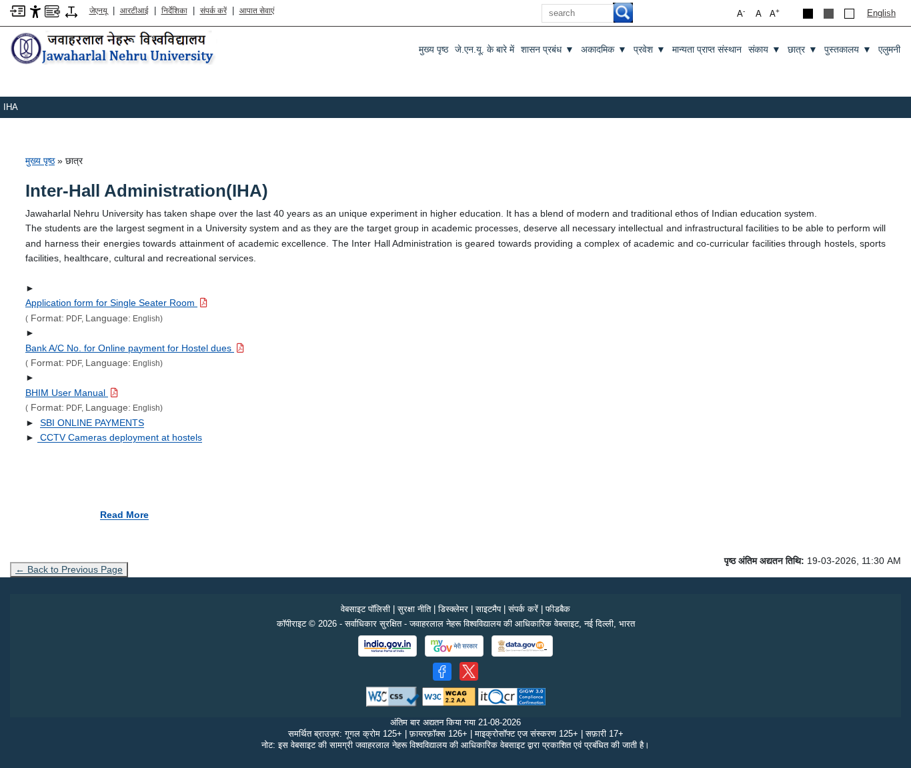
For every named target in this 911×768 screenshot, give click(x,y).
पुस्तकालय (848, 49)
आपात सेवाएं (256, 10)
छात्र (803, 49)
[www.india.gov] (387, 646)
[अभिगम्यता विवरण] (35, 11)
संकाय (764, 49)
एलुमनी (889, 49)
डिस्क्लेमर (453, 609)
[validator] (392, 696)
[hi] (113, 49)
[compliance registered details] (512, 696)
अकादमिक (604, 49)
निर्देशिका (174, 10)
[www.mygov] (454, 646)
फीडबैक (558, 609)
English (881, 13)
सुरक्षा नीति (414, 609)
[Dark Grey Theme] (829, 14)
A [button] (775, 13)
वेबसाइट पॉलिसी (365, 609)
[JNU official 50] (469, 671)
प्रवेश (650, 49)
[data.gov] (522, 646)
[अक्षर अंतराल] (71, 11)
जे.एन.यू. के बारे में (484, 49)
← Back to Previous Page (69, 569)
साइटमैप (488, 609)
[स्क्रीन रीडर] (52, 10)
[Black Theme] (808, 14)
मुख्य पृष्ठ (433, 49)
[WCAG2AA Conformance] (449, 696)
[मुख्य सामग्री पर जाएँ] (17, 10)
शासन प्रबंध (547, 49)
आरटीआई (134, 10)
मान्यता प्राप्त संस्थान (707, 49)
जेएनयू (98, 10)
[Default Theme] (849, 14)
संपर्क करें (213, 10)
